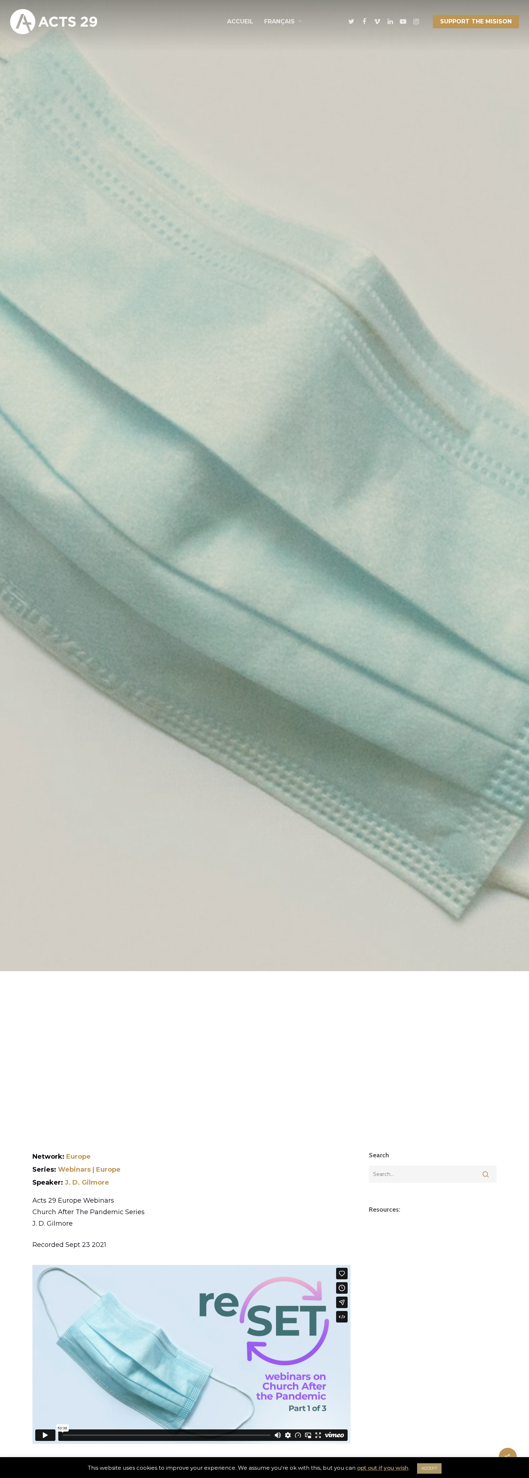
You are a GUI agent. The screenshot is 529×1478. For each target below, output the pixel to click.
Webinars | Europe (89, 1169)
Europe (78, 1157)
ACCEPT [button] (429, 1468)
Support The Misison (476, 21)
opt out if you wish (382, 1467)
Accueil (240, 21)
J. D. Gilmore (87, 1182)
